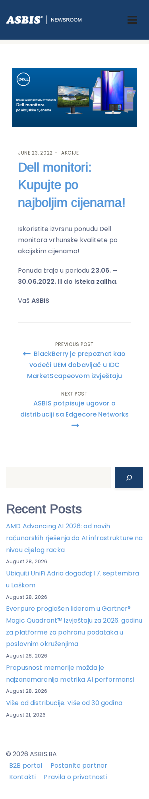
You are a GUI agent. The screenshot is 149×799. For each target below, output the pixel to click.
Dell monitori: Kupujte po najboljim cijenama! (72, 185)
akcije (70, 152)
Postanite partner (79, 765)
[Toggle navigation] (132, 19)
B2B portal (26, 765)
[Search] (129, 477)
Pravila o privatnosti (75, 777)
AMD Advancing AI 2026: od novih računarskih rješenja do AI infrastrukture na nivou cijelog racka (74, 538)
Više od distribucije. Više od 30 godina (64, 702)
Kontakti (22, 777)
